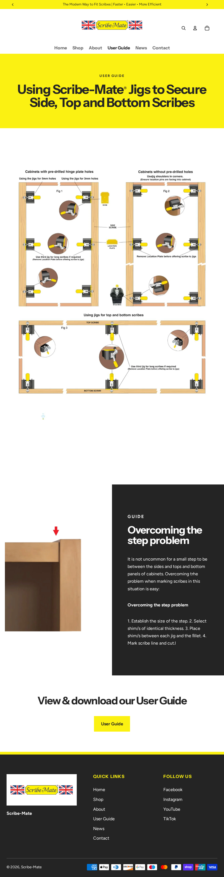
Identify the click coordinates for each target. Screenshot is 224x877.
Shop (98, 799)
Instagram (172, 799)
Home (99, 789)
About (99, 809)
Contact (101, 838)
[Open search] (184, 28)
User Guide (112, 723)
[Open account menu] (195, 28)
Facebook (172, 789)
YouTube (171, 809)
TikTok (169, 818)
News (98, 828)
